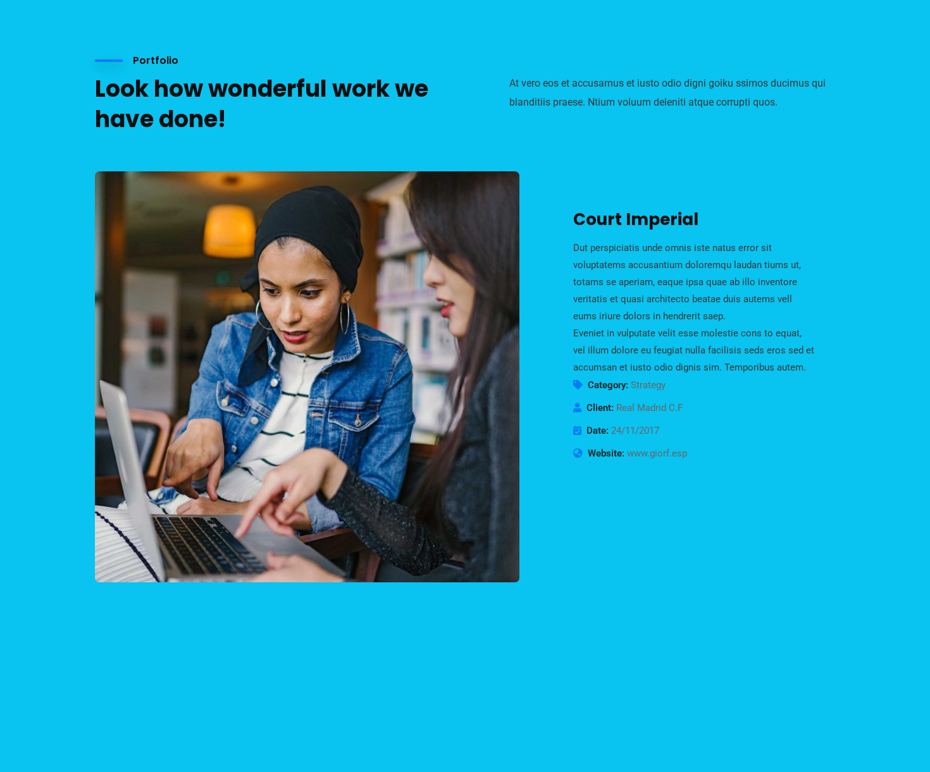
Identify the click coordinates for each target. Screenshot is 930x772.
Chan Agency (641, 704)
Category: (608, 385)
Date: (597, 430)
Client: (600, 408)
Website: (606, 453)
